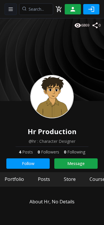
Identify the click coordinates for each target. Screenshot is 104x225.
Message (76, 163)
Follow (28, 163)
